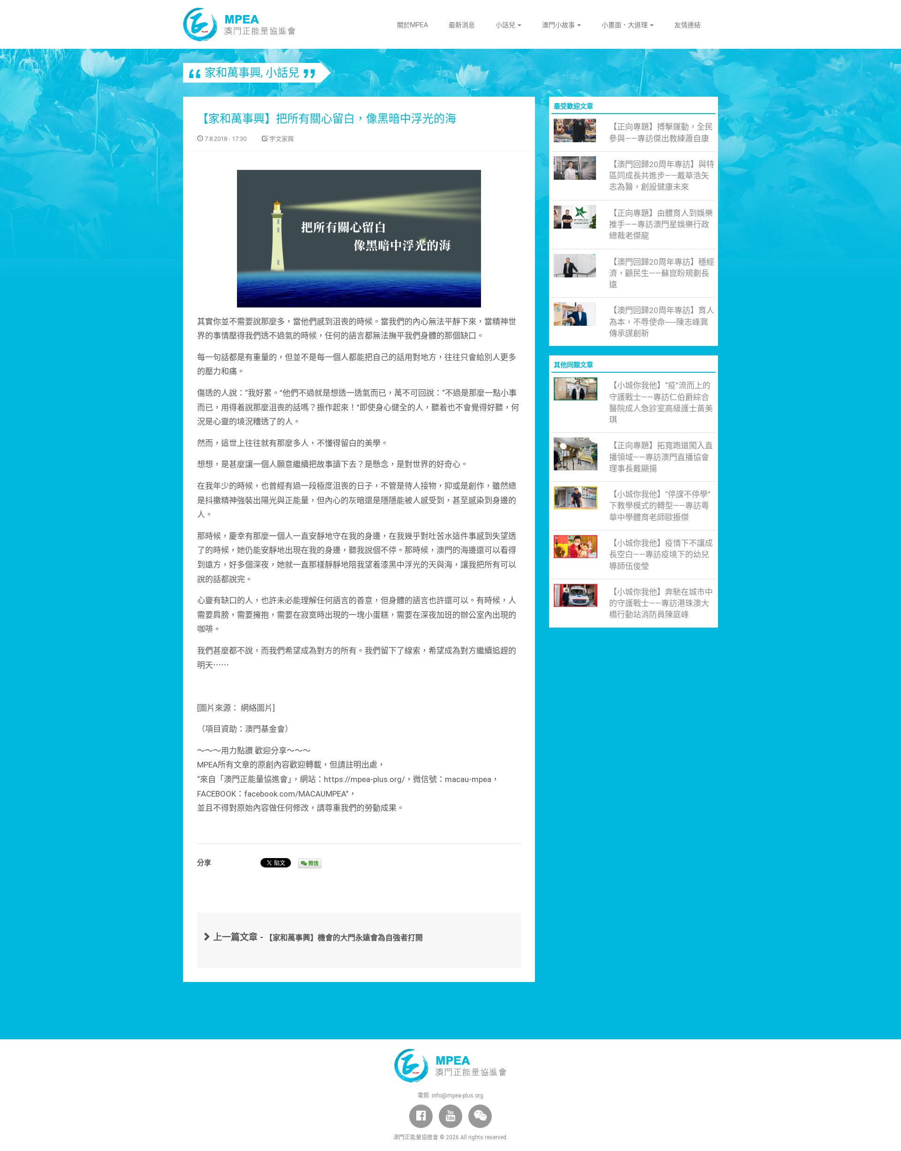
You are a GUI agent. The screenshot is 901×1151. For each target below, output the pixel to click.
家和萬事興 (233, 72)
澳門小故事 (559, 25)
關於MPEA (412, 25)
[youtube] (450, 1116)
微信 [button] (313, 863)
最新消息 (462, 25)
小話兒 (506, 25)
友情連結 (687, 25)
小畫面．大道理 (625, 25)
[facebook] (421, 1116)
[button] (480, 1116)
